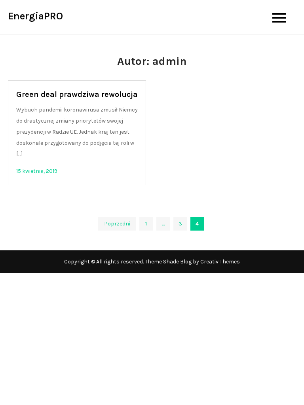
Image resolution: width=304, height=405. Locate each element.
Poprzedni (117, 223)
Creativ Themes (220, 261)
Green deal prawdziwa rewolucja (77, 94)
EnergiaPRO (35, 16)
